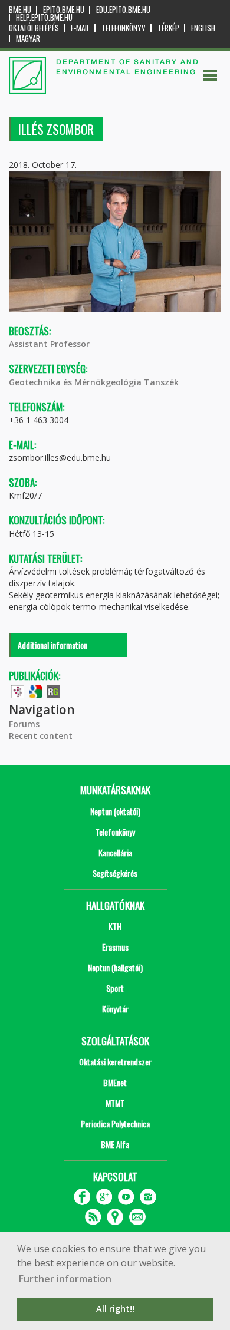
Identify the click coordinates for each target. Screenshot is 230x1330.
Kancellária (115, 852)
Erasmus (115, 946)
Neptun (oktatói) (115, 811)
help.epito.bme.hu (44, 17)
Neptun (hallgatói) (115, 967)
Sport (115, 988)
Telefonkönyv (123, 28)
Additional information (52, 645)
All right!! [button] (115, 1308)
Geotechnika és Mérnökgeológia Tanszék (94, 382)
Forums (24, 724)
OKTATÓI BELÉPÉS (34, 28)
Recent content (41, 735)
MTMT (115, 1103)
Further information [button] (65, 1278)
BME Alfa (115, 1144)
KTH (115, 926)
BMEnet (115, 1082)
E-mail (80, 28)
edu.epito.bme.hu (123, 10)
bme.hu (20, 10)
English (203, 28)
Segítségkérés (115, 873)
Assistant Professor (49, 343)
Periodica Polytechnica (115, 1123)
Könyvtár (115, 1008)
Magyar (28, 38)
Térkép (168, 28)
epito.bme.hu (63, 10)
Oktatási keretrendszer (115, 1061)
